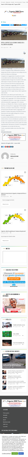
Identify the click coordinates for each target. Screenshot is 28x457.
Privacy (23, 2)
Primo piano (6, 413)
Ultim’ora (5, 424)
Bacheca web (6, 422)
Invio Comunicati (18, 2)
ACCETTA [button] (14, 453)
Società (5, 417)
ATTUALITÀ (4, 172)
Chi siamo (3, 2)
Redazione (8, 2)
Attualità (5, 415)
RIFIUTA (21, 453)
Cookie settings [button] (6, 453)
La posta (5, 426)
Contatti (12, 2)
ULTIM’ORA (16, 322)
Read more (5, 204)
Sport (4, 420)
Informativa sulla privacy (16, 450)
